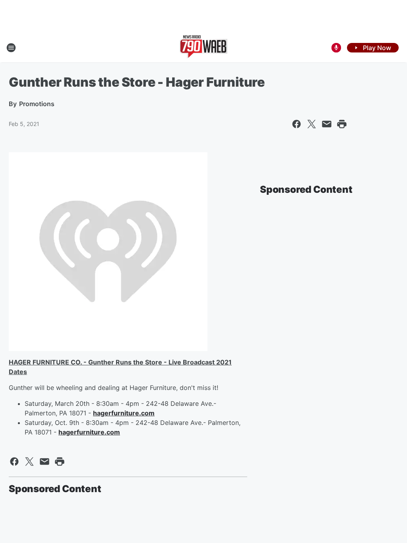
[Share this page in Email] (326, 124)
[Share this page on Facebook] (296, 124)
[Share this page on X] (311, 124)
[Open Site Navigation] (11, 47)
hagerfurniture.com (124, 413)
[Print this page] (341, 124)
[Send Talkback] (336, 47)
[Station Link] (203, 47)
